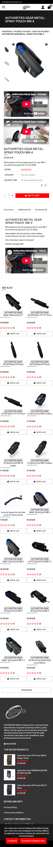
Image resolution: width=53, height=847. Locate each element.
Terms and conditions (14, 813)
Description (9, 210)
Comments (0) (41, 210)
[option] (7, 48)
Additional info (24, 210)
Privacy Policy (11, 807)
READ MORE (11, 744)
